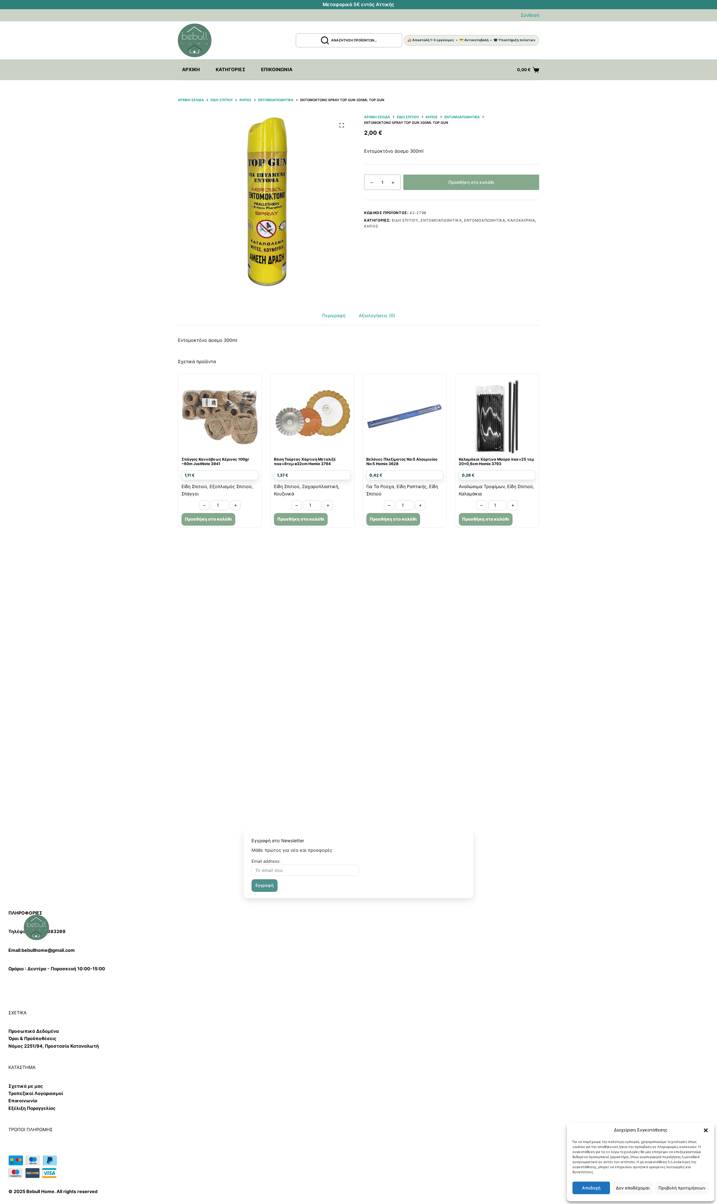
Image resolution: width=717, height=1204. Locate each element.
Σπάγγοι (190, 494)
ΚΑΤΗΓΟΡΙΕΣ (230, 69)
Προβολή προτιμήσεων (682, 1188)
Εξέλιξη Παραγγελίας (31, 1108)
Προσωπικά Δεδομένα (33, 1031)
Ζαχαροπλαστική (320, 486)
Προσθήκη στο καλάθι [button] (208, 519)
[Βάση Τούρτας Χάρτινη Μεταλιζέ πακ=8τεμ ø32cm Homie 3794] (312, 415)
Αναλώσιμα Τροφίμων (482, 486)
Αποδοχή (591, 1188)
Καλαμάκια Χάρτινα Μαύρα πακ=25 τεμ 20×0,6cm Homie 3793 (496, 461)
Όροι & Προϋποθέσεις (32, 1038)
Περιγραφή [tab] (333, 315)
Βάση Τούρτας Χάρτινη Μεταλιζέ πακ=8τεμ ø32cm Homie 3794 (305, 461)
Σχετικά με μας (25, 1086)
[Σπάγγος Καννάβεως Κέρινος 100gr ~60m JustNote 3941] (219, 415)
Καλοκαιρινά (521, 220)
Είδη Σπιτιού (405, 220)
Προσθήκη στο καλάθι (471, 182)
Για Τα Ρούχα (380, 486)
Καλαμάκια (470, 494)
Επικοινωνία (276, 69)
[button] (706, 1130)
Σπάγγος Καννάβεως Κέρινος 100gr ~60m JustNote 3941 (215, 461)
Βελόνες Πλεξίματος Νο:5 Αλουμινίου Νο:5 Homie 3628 (401, 461)
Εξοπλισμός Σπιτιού (230, 486)
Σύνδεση (530, 15)
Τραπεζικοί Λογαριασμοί (35, 1093)
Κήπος (371, 226)
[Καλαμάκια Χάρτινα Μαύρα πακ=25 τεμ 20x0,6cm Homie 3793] (497, 415)
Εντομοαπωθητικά (441, 220)
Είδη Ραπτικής (412, 486)
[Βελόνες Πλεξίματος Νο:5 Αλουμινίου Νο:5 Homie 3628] (404, 415)
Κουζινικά (284, 494)
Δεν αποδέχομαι (633, 1188)
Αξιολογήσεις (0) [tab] (377, 315)
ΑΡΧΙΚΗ (191, 69)
